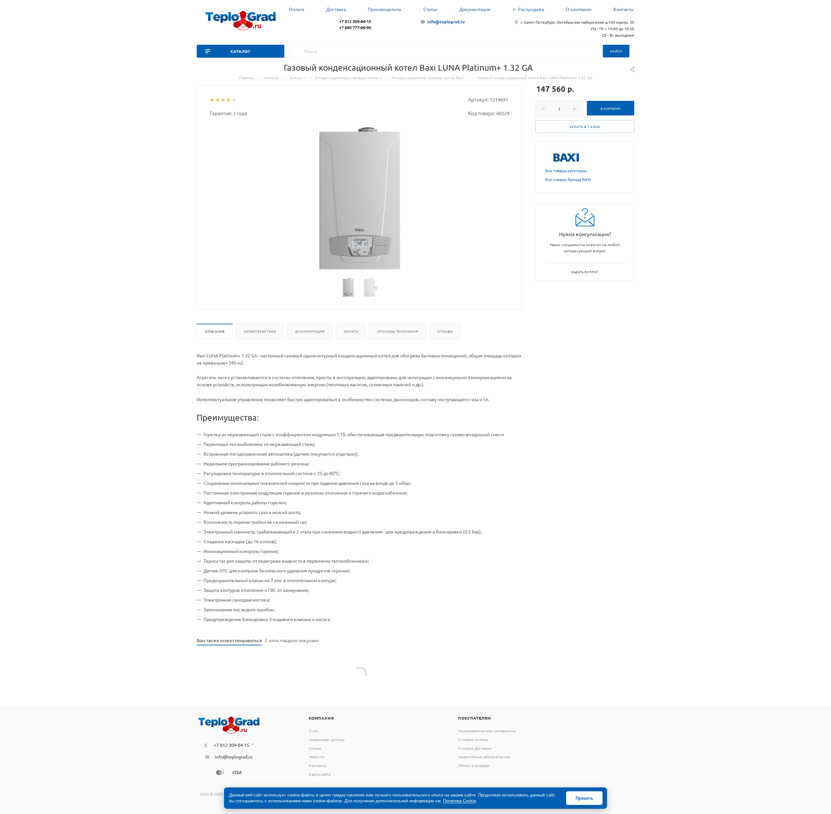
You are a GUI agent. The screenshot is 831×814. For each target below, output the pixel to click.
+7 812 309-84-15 (355, 21)
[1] (212, 100)
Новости (316, 756)
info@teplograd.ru (446, 21)
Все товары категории (566, 170)
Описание (215, 331)
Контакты (318, 765)
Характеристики (260, 331)
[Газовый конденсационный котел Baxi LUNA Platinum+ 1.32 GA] (360, 198)
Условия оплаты (473, 739)
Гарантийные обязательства (484, 756)
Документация (310, 331)
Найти (616, 51)
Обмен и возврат (474, 765)
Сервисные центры (326, 739)
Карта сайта (319, 774)
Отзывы (445, 331)
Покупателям (474, 718)
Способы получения (397, 331)
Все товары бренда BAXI (568, 179)
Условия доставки (474, 748)
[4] (228, 100)
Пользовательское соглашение (487, 730)
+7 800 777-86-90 (355, 27)
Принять (584, 798)
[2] (217, 100)
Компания (321, 718)
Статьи (315, 748)
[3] (223, 100)
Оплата (351, 331)
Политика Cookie (459, 800)
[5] (234, 100)
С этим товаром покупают (292, 640)
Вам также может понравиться (229, 640)
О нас (314, 730)
